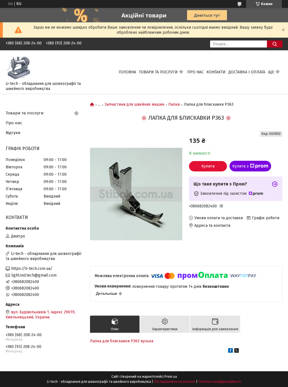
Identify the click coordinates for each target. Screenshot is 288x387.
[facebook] (230, 351)
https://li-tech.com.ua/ (31, 268)
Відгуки (13, 132)
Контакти (216, 72)
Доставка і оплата (246, 72)
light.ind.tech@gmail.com (34, 275)
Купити (208, 166)
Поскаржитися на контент (174, 382)
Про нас (195, 72)
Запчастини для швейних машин (134, 105)
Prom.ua (171, 377)
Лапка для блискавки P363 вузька (121, 341)
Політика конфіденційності (219, 382)
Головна (127, 72)
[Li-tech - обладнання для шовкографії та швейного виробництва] (20, 67)
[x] (236, 351)
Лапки (174, 105)
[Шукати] (274, 43)
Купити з (240, 166)
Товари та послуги (158, 72)
